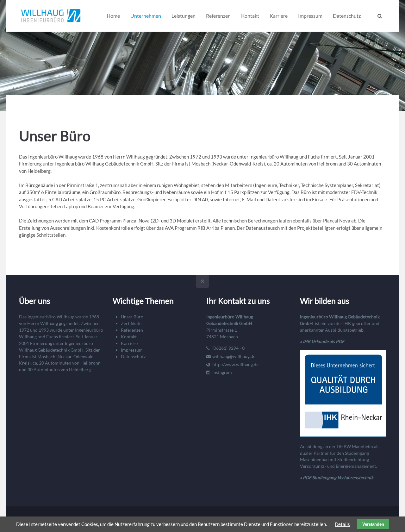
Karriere (129, 343)
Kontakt (129, 336)
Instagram (222, 372)
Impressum (132, 350)
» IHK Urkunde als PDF (322, 341)
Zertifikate (131, 323)
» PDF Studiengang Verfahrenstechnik (336, 477)
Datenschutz (133, 356)
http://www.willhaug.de (235, 364)
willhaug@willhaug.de (233, 356)
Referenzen (132, 330)
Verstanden (373, 524)
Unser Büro (132, 316)
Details (342, 524)
